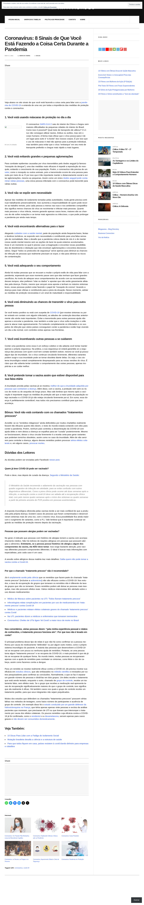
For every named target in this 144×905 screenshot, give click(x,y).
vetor (7, 172)
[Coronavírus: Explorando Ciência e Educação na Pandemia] (46, 825)
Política (116, 158)
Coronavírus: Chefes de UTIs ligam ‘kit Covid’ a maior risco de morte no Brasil (43, 620)
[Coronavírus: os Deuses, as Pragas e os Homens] (18, 848)
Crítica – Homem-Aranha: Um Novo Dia (125, 196)
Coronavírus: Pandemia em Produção (73, 859)
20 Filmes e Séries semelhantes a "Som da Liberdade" (118, 94)
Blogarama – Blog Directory (108, 229)
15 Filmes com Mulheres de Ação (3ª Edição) (115, 82)
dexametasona (52, 716)
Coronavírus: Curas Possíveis (70, 836)
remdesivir (36, 716)
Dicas (38, 55)
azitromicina (36, 580)
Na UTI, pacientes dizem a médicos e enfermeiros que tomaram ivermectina (42, 616)
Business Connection (106, 233)
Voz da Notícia (103, 237)
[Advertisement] (47, 84)
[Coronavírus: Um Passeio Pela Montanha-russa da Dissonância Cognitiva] (18, 825)
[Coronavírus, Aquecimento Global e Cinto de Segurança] (46, 848)
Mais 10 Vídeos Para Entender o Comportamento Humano (126, 173)
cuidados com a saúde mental (28, 233)
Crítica (115, 146)
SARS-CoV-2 (46, 124)
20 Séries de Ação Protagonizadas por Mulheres (116, 90)
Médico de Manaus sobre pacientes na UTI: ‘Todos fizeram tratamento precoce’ (43, 599)
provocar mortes (37, 443)
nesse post (54, 460)
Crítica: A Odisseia (120, 206)
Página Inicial (14, 19)
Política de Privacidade (54, 19)
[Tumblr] (118, 49)
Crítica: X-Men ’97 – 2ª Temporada (122, 150)
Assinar (136, 900)
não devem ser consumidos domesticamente (34, 719)
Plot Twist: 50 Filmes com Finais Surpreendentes (116, 86)
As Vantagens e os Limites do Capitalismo (125, 162)
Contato (72, 19)
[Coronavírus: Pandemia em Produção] (75, 848)
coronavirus (19, 868)
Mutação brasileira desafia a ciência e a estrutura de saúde (34, 739)
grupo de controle (65, 680)
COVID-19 (54, 312)
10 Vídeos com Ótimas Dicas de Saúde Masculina (117, 71)
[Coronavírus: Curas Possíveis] (75, 825)
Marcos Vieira (25, 55)
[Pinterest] (125, 49)
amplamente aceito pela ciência (23, 577)
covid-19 (26, 868)
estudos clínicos (23, 672)
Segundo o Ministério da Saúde (64, 475)
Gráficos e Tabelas (32, 19)
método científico (62, 672)
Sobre (82, 19)
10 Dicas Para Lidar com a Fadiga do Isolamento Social (33, 736)
